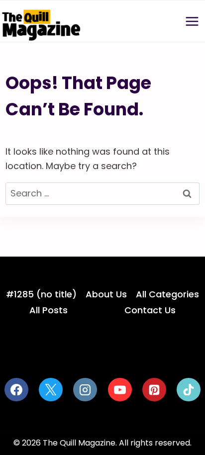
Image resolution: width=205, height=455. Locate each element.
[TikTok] (189, 390)
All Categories (167, 294)
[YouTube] (120, 390)
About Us (106, 294)
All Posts (48, 310)
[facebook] (16, 390)
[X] (51, 390)
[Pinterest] (154, 390)
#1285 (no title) (41, 294)
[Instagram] (85, 390)
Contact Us (150, 310)
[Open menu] (192, 21)
